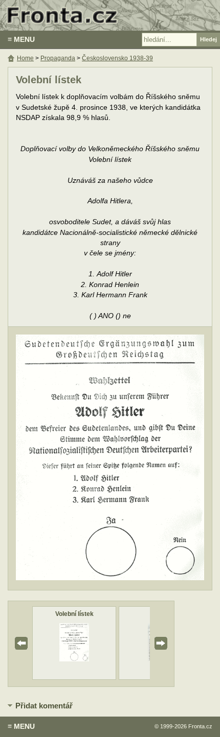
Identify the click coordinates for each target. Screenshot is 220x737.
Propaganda (57, 58)
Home (25, 58)
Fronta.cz (200, 726)
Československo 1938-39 (117, 58)
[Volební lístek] (74, 659)
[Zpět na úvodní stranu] (110, 15)
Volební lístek (74, 613)
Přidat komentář (44, 705)
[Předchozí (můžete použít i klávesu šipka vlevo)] (54, 458)
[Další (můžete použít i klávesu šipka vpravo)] (165, 458)
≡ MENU (21, 39)
